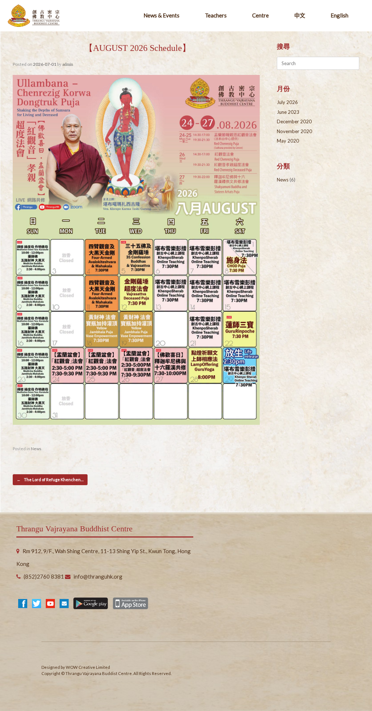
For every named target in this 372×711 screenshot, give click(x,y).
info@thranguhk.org (97, 576)
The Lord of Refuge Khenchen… (50, 479)
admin (67, 64)
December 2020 (294, 121)
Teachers (216, 15)
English (339, 15)
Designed (50, 667)
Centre (260, 15)
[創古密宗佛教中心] (33, 15)
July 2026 (287, 102)
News (36, 448)
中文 (299, 15)
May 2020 (288, 141)
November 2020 (294, 131)
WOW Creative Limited (88, 667)
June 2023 (288, 112)
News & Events (161, 15)
